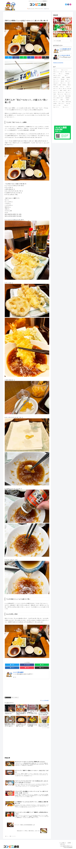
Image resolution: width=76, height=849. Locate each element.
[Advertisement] (27, 742)
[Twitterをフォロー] (13, 677)
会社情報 (69, 842)
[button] (71, 40)
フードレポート (8, 697)
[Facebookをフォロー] (15, 677)
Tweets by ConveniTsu (58, 62)
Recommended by (44, 727)
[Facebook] (68, 4)
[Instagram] (70, 4)
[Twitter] (66, 4)
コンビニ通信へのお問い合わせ (62, 843)
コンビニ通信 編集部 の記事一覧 (65, 48)
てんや (14, 697)
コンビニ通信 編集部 (18, 672)
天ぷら (17, 697)
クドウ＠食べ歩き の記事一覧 (65, 55)
